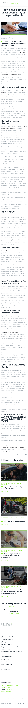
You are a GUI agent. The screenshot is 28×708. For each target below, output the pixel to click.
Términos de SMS (11, 701)
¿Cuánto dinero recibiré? (7, 639)
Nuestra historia (5, 662)
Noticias (3, 38)
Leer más (3, 491)
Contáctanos (4, 667)
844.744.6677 (15, 3)
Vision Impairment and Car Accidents (14, 521)
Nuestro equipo (5, 659)
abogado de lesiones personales (10, 74)
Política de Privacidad (8, 698)
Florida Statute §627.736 (11, 219)
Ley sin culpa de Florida (7, 644)
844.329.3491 (6, 451)
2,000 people (21, 52)
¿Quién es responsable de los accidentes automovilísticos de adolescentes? (10, 555)
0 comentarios (9, 38)
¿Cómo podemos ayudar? (7, 642)
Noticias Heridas (5, 669)
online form (9, 395)
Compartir (20, 454)
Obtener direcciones (6, 691)
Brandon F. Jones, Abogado (17, 37)
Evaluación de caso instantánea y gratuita (13, 447)
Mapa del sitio (15, 698)
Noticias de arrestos (6, 672)
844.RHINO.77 (10, 689)
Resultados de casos (6, 664)
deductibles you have (8, 251)
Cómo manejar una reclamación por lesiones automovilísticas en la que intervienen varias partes (12, 591)
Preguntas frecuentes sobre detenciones (11, 651)
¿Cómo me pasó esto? (7, 637)
